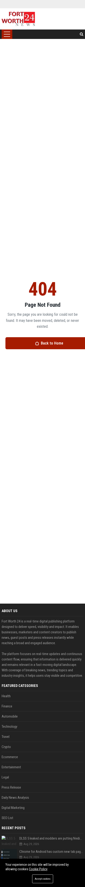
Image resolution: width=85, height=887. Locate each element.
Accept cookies (43, 878)
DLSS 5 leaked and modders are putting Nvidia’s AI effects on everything (51, 838)
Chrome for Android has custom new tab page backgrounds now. (51, 851)
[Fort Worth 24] (18, 19)
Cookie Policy (38, 869)
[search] (81, 34)
